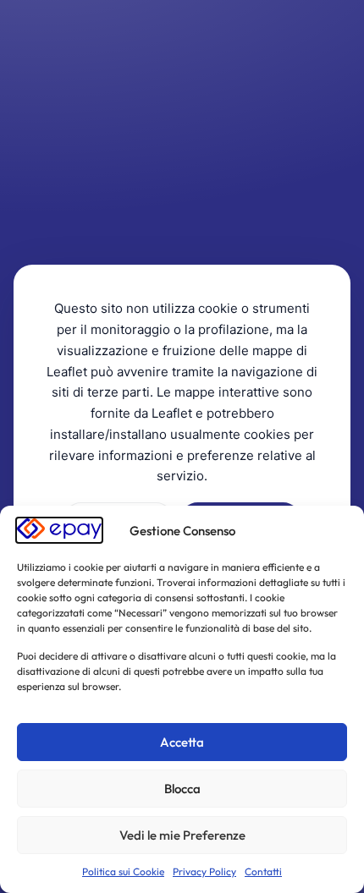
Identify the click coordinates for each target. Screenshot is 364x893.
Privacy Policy (204, 871)
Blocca (182, 789)
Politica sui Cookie (123, 871)
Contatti (263, 871)
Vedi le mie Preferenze (182, 835)
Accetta (182, 742)
